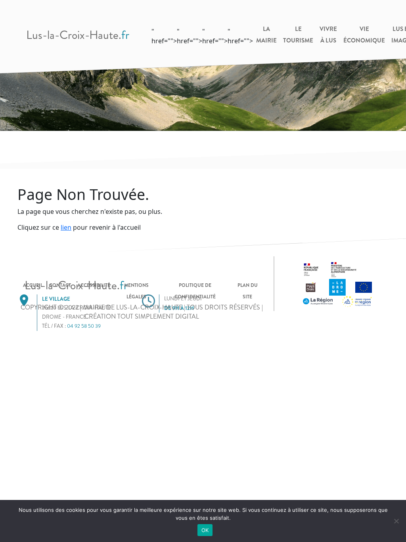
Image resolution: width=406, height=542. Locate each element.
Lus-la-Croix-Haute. (77, 35)
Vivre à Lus (328, 35)
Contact (60, 285)
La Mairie (266, 35)
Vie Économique (364, 35)
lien (66, 227)
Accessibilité (93, 285)
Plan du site (247, 291)
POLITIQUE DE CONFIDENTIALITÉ (195, 291)
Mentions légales (136, 291)
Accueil (33, 285)
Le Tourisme (298, 35)
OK (205, 530)
